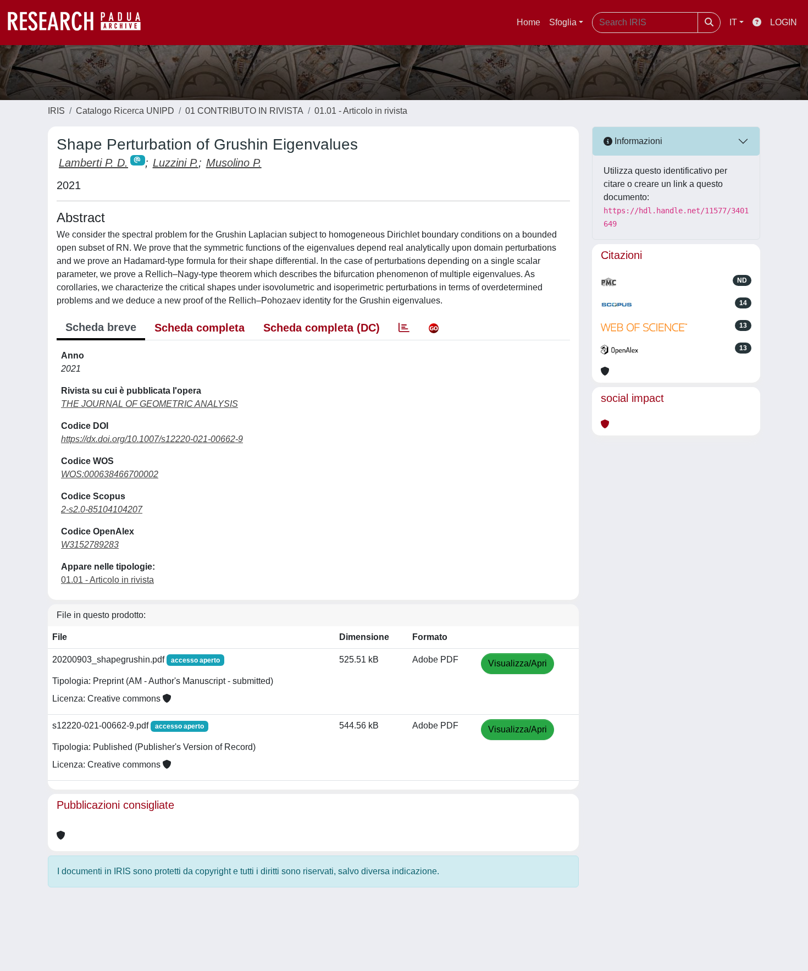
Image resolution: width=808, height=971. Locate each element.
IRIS (56, 110)
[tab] (404, 327)
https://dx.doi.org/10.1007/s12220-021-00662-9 (152, 439)
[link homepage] (80, 22)
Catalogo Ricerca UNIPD (125, 110)
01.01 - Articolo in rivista (360, 110)
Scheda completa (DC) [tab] (321, 328)
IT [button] (733, 22)
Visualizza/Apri (517, 663)
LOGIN (783, 22)
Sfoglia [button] (563, 22)
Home (528, 22)
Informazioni (637, 141)
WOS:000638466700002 (109, 474)
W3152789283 (90, 544)
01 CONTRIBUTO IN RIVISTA (244, 110)
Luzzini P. (175, 163)
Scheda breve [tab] (100, 327)
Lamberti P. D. (93, 163)
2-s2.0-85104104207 (101, 509)
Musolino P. (234, 163)
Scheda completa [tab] (199, 328)
